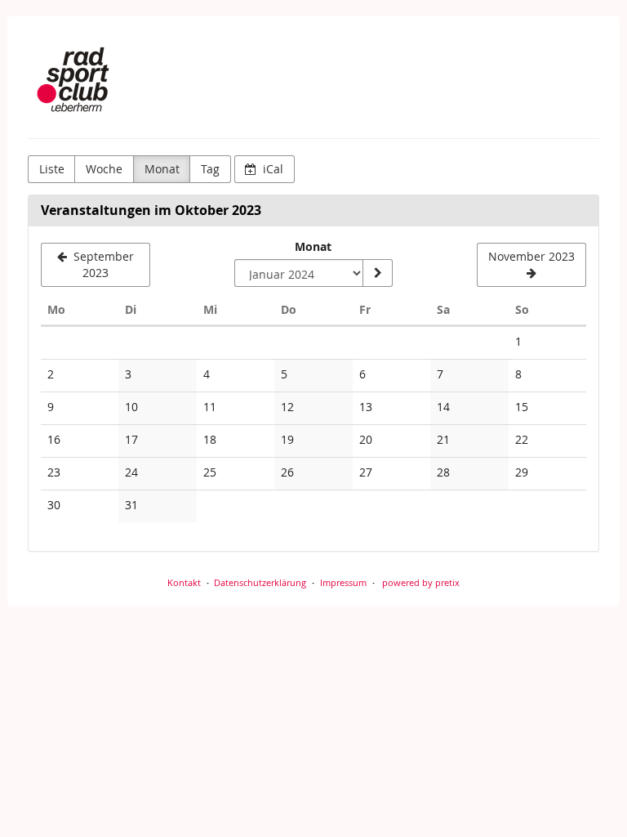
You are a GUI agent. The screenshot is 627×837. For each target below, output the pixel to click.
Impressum (343, 582)
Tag (210, 169)
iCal (271, 169)
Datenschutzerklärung (260, 582)
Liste (51, 169)
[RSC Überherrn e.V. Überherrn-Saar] (77, 82)
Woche (104, 169)
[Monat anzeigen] (377, 273)
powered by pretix (421, 582)
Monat (162, 169)
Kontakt (184, 582)
